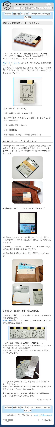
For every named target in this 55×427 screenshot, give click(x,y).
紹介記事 (27, 17)
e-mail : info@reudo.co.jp (43, 415)
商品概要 (8, 14)
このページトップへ (46, 400)
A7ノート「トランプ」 (12, 63)
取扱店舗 (24, 14)
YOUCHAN (7, 320)
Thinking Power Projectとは (40, 14)
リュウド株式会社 (45, 420)
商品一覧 (16, 14)
